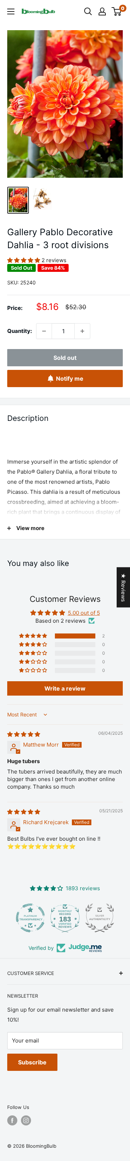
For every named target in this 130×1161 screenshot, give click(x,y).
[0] (116, 11)
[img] (23, 734)
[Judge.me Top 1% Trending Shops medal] (99, 918)
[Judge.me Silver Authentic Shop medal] (65, 918)
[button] (24, 260)
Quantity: (19, 331)
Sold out (65, 357)
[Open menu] (10, 11)
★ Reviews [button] (123, 587)
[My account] (102, 11)
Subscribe (32, 1062)
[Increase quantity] (82, 331)
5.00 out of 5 (84, 612)
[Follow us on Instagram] (26, 1120)
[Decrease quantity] (44, 331)
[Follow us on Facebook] (12, 1120)
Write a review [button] (65, 688)
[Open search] (88, 11)
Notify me (69, 378)
